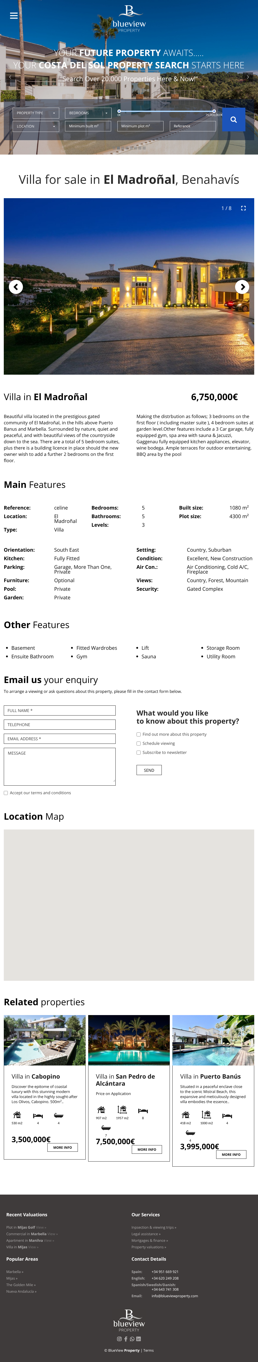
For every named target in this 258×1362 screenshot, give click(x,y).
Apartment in (30, 1240)
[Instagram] (120, 1340)
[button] (14, 16)
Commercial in (32, 1234)
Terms (148, 1350)
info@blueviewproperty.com (175, 1296)
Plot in (26, 1227)
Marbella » (14, 1271)
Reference (182, 126)
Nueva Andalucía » (21, 1291)
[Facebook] (127, 1340)
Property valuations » (149, 1247)
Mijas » (12, 1278)
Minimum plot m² (135, 126)
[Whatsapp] (133, 1340)
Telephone (19, 724)
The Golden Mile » (21, 1285)
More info (62, 1147)
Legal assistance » (146, 1234)
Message (17, 753)
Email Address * (24, 739)
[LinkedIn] (139, 1340)
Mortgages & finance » (150, 1240)
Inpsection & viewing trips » (154, 1227)
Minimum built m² (84, 126)
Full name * (20, 710)
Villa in (36, 1076)
